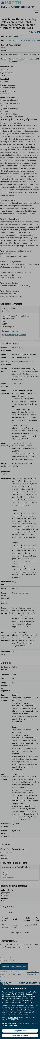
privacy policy (13, 1017)
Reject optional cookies (20, 1035)
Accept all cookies (20, 1031)
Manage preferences (9, 1023)
